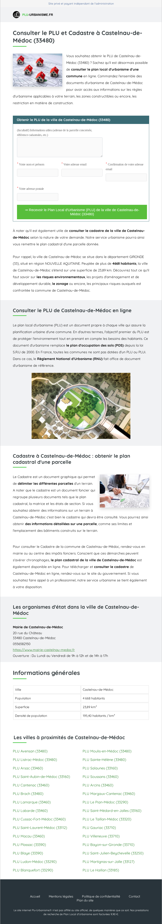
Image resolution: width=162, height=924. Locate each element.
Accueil (35, 896)
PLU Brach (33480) (28, 793)
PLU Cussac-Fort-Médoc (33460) (39, 819)
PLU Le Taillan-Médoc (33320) (107, 819)
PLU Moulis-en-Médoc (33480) (107, 751)
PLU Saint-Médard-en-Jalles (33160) (112, 810)
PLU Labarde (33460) (30, 810)
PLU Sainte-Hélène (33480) (104, 759)
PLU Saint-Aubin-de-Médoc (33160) (41, 776)
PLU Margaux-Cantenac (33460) (109, 793)
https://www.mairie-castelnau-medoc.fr (44, 650)
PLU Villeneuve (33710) (101, 836)
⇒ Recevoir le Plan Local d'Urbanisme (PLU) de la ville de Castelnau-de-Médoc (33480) (82, 212)
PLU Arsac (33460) (28, 768)
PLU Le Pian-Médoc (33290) (105, 802)
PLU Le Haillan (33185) (101, 870)
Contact (134, 896)
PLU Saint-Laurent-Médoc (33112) (40, 827)
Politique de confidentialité (101, 896)
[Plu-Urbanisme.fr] (34, 14)
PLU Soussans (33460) (101, 776)
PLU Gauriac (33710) (99, 827)
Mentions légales (61, 896)
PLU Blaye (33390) (28, 853)
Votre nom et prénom (30, 164)
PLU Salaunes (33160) (100, 768)
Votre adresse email (74, 164)
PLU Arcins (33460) (98, 785)
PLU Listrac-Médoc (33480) (35, 759)
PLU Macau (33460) (29, 836)
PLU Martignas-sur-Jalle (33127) (109, 861)
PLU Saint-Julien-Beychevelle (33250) (113, 853)
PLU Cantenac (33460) (31, 785)
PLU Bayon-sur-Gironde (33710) (109, 844)
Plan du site (85, 900)
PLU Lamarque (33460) (32, 802)
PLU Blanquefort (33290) (33, 870)
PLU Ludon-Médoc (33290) (35, 861)
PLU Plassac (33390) (29, 844)
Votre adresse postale (30, 188)
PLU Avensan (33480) (30, 751)
